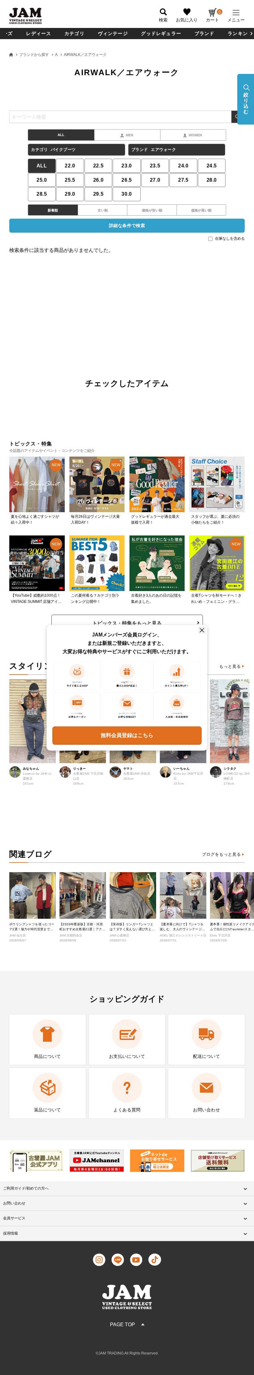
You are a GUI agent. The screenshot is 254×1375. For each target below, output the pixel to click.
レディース (38, 33)
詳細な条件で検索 (127, 225)
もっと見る (230, 666)
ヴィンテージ (113, 33)
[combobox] (127, 117)
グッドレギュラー (161, 33)
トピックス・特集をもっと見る (127, 623)
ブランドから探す (34, 54)
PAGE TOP (122, 1324)
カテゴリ (74, 33)
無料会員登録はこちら (127, 735)
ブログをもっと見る (221, 854)
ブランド (205, 33)
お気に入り (187, 19)
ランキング (240, 33)
